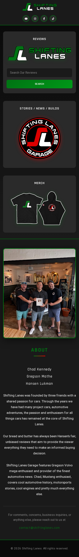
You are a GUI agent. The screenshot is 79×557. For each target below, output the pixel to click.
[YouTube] (26, 18)
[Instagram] (35, 18)
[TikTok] (53, 18)
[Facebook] (44, 18)
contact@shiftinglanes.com (39, 528)
